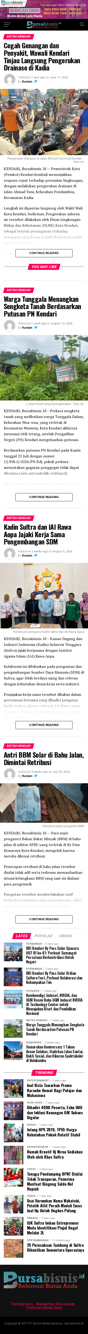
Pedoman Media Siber (44, 1308)
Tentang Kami (22, 1304)
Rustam (27, 81)
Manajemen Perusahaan (55, 1304)
